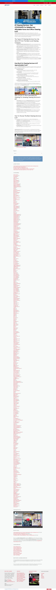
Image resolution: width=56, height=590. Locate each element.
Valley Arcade (15, 491)
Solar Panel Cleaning (16, 463)
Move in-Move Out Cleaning (17, 553)
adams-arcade (15, 178)
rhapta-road (15, 439)
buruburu (14, 201)
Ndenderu (14, 388)
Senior (14, 457)
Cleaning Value (15, 221)
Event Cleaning (15, 253)
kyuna (14, 337)
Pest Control (15, 410)
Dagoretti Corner (16, 234)
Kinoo (14, 330)
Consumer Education (16, 228)
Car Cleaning (15, 204)
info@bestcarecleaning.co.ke (10, 581)
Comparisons (15, 225)
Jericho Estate (15, 304)
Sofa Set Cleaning (16, 462)
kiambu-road (15, 325)
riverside (14, 441)
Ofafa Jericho (15, 398)
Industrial (14, 297)
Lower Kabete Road (16, 349)
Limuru (14, 345)
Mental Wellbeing (15, 360)
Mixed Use (14, 363)
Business (14, 202)
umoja (14, 482)
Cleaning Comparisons (16, 214)
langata (14, 339)
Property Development (16, 425)
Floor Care (15, 262)
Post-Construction (16, 419)
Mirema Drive (15, 362)
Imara (14, 294)
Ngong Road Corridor (16, 393)
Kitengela (14, 333)
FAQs (42, 574)
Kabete (14, 308)
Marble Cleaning (15, 351)
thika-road (15, 478)
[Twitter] (49, 589)
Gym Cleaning (15, 278)
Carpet (14, 205)
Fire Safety (15, 260)
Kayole (14, 322)
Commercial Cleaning (16, 223)
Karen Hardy (15, 317)
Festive (14, 259)
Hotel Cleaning (15, 288)
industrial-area (15, 299)
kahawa (14, 309)
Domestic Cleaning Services (17, 547)
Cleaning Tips (15, 220)
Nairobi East (15, 383)
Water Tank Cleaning (16, 496)
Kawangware (15, 321)
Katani (14, 320)
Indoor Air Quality (16, 296)
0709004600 (9, 579)
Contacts (49, 5)
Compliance (15, 226)
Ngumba (14, 395)
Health (14, 281)
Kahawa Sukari (15, 310)
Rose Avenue (15, 444)
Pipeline (14, 415)
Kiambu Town (15, 324)
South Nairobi (15, 464)
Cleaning (14, 213)
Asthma (14, 187)
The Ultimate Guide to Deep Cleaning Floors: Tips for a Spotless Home (23, 168)
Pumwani (14, 428)
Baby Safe (14, 191)
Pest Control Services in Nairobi (21, 147)
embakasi (14, 250)
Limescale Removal (16, 344)
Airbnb (14, 179)
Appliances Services (16, 185)
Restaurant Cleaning (16, 437)
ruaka (14, 446)
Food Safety (15, 264)
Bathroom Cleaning (16, 197)
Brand (14, 200)
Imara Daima (15, 295)
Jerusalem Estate (16, 306)
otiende (14, 404)
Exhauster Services (16, 254)
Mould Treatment (16, 371)
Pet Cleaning (15, 412)
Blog (45, 5)
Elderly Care (15, 249)
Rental (14, 434)
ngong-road (15, 394)
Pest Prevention (15, 411)
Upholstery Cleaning (16, 485)
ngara (14, 391)
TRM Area (14, 481)
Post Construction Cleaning (17, 551)
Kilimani (14, 329)
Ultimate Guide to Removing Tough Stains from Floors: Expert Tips (23, 169)
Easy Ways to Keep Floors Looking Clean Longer (20, 167)
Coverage (42, 573)
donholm (14, 240)
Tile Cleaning (15, 480)
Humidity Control (16, 291)
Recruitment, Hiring (16, 430)
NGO (14, 392)
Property (14, 424)
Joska (14, 307)
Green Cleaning (15, 274)
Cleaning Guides (15, 216)
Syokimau (14, 475)
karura (14, 318)
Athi (14, 188)
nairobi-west (15, 387)
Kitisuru (14, 334)
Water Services (15, 494)
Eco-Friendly (15, 244)
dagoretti (14, 233)
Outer (14, 407)
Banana (14, 196)
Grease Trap (15, 273)
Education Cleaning (16, 248)
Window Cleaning (16, 501)
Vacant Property (15, 489)
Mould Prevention (16, 370)
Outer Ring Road (15, 408)
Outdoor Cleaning (16, 406)
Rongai (14, 442)
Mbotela (14, 359)
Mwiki (14, 379)
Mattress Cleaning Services (17, 550)
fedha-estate (15, 258)
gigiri (14, 269)
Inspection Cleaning (16, 300)
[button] (46, 3)
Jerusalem (14, 305)
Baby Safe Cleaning (16, 192)
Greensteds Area (16, 275)
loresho (14, 348)
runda (14, 450)
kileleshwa (14, 328)
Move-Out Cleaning (16, 374)
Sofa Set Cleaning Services (17, 548)
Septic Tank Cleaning (16, 458)
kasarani (14, 319)
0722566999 (10, 580)
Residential (15, 435)
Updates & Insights (16, 483)
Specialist (14, 467)
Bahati (14, 194)
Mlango (14, 364)
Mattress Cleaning (16, 357)
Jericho (14, 303)
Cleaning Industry (16, 217)
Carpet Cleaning (15, 206)
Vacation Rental (15, 490)
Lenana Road (15, 343)
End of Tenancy (15, 252)
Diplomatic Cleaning (16, 238)
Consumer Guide (15, 229)
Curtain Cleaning (15, 232)
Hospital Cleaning (16, 285)
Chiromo (14, 209)
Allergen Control (15, 181)
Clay (14, 211)
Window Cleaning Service (20, 580)
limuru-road (15, 346)
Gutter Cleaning (15, 277)
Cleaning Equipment (16, 215)
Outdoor (14, 405)
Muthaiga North (15, 378)
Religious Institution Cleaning (17, 432)
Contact (14, 230)
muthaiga (14, 377)
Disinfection (15, 239)
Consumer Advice (16, 227)
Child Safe (14, 208)
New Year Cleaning (16, 390)
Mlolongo (14, 366)
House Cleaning (15, 289)
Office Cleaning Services (17, 546)
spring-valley (15, 470)
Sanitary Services (16, 451)
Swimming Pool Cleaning (17, 474)
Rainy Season (15, 429)
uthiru (14, 488)
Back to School (15, 193)
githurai (14, 271)
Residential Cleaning (16, 436)
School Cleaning (15, 453)
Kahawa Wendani (16, 311)
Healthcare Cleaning (16, 283)
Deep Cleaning (15, 235)
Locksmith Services (16, 347)
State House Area (16, 472)
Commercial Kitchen (16, 224)
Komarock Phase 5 (16, 336)
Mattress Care (15, 356)
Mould (14, 369)
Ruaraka (14, 448)
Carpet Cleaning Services (17, 549)
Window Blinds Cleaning (16, 500)
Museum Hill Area (15, 375)
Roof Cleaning (15, 443)
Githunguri (15, 270)
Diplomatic (15, 237)
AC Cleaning (15, 176)
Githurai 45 (15, 272)
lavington (14, 341)
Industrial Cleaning (16, 298)
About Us (37, 5)
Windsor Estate (15, 503)
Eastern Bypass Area (16, 242)
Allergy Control (15, 182)
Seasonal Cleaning (16, 455)
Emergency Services (16, 251)
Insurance (14, 301)
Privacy (14, 423)
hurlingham (15, 292)
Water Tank (15, 495)
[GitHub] (50, 589)
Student (14, 473)
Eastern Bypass (15, 241)
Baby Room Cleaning (16, 190)
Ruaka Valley (15, 447)
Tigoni (14, 479)
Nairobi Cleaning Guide (16, 381)
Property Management (16, 427)
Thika (14, 477)
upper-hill (14, 486)
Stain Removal (15, 471)
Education (15, 247)
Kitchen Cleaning (15, 332)
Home (34, 5)
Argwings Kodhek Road (16, 186)
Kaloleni (14, 312)
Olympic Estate (15, 402)
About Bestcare (15, 175)
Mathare (14, 355)
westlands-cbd (15, 499)
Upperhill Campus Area (16, 487)
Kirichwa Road (15, 331)
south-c (14, 466)
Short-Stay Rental (16, 460)
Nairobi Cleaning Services (17, 382)
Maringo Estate (15, 353)
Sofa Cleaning (15, 461)
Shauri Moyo (15, 459)
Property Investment (16, 426)
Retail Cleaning (15, 438)
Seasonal (14, 454)
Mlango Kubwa (15, 365)
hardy (14, 280)
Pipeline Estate (15, 416)
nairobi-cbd (15, 386)
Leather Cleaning (15, 342)
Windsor (14, 502)
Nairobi (14, 380)
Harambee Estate (16, 279)
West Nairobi (15, 497)
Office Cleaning (15, 399)
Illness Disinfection (16, 293)
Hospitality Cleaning (16, 287)
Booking (14, 198)
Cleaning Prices (15, 218)
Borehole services (16, 199)
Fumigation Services (16, 266)
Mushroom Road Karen (16, 376)
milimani (14, 361)
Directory (42, 577)
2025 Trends (15, 174)
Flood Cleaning (15, 261)
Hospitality (15, 286)
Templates (15, 476)
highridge (14, 284)
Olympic (14, 401)
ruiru (14, 449)
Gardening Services (16, 268)
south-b (14, 465)
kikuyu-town (15, 327)
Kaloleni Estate (15, 313)
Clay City (14, 212)
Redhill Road (15, 431)
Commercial (15, 222)
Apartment (15, 183)
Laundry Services (16, 340)
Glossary (42, 576)
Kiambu (14, 323)
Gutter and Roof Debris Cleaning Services (19, 533)
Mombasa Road (15, 367)
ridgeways (15, 440)
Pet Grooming (15, 413)
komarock (14, 335)
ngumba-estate (15, 396)
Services (41, 5)
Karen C (14, 316)
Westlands (15, 498)
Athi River (14, 189)
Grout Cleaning (15, 276)
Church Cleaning (15, 210)
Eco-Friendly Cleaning (16, 245)
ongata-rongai (15, 403)
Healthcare (15, 282)
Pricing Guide (15, 422)
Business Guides (15, 203)
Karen (14, 315)
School (14, 452)
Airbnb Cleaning (15, 180)
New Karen (15, 389)
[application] (28, 519)
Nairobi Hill (14, 384)
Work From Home (16, 505)
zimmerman (15, 506)
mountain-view (15, 372)
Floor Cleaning (15, 263)
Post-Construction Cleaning (17, 420)
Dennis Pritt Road (16, 236)
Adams (14, 177)
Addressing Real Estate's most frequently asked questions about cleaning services (25, 532)
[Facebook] (47, 589)
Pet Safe (14, 414)
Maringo (14, 352)
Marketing (14, 354)
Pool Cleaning (15, 418)
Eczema (14, 246)
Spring (14, 469)
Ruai (14, 445)
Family (14, 256)
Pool (14, 417)
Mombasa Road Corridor (17, 368)
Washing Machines (16, 493)
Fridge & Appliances (16, 265)
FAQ (14, 257)
